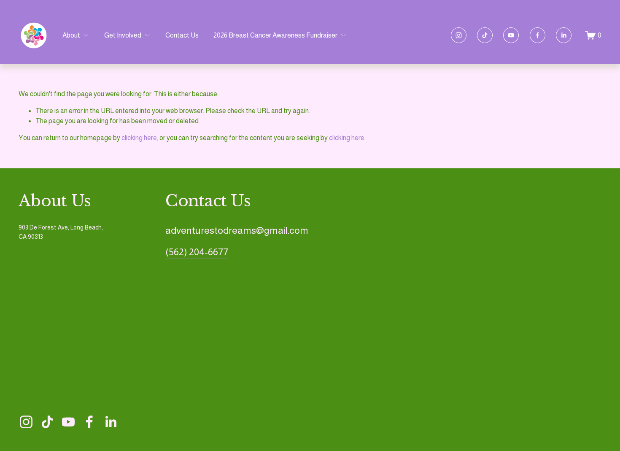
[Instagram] (458, 35)
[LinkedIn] (563, 35)
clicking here (139, 137)
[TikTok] (485, 35)
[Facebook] (537, 35)
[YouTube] (511, 35)
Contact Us (182, 35)
